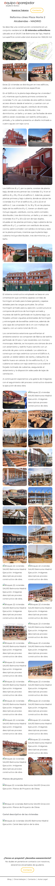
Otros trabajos (20, 879)
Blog (9, 879)
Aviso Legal (43, 879)
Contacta (32, 879)
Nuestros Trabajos (20, 10)
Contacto (36, 10)
